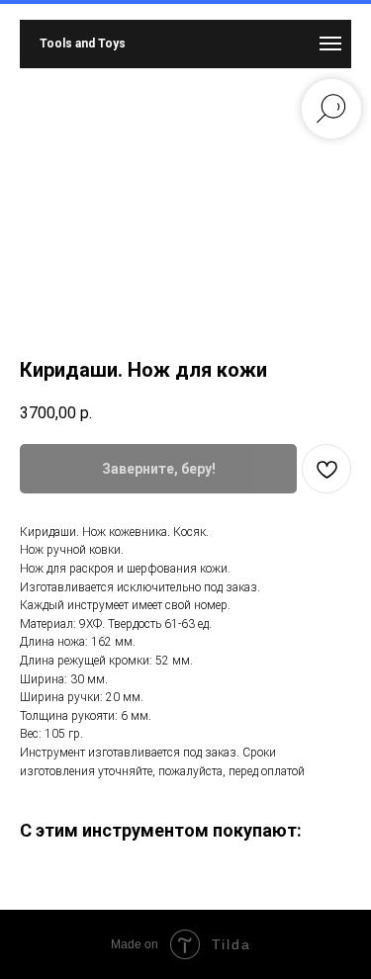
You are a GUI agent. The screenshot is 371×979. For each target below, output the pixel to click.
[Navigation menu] (330, 43)
